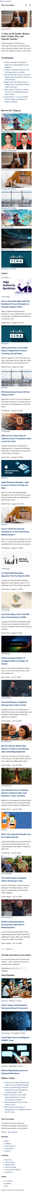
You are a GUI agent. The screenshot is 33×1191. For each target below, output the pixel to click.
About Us (8, 1160)
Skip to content (5, 1)
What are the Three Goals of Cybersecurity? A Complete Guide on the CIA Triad (16, 438)
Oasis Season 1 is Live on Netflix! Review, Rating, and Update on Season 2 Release (16, 99)
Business (4, 1001)
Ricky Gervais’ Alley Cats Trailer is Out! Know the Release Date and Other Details (17, 92)
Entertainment (6, 29)
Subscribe (4, 970)
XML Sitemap (12, 1132)
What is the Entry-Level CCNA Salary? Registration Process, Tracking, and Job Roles (14, 351)
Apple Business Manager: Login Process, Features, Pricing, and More (15, 485)
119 (7, 949)
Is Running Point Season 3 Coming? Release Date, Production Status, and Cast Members (18, 77)
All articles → (6, 277)
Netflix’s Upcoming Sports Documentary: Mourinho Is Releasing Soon (12, 925)
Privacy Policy (10, 1162)
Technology (5, 1033)
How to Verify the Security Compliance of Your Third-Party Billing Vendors (15, 532)
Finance (7, 1151)
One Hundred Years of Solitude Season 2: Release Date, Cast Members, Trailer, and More (14, 793)
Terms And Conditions (13, 1170)
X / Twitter (8, 1181)
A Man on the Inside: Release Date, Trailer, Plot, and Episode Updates (15, 36)
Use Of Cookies (10, 1167)
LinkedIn (8, 1183)
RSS (6, 1186)
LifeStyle (8, 1143)
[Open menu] (30, 5)
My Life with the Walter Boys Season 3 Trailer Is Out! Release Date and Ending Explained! (15, 749)
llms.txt (4, 1132)
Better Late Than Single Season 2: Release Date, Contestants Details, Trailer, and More (17, 84)
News (7, 1141)
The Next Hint (7, 5)
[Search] (26, 5)
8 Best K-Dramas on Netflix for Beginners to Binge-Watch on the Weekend (17, 64)
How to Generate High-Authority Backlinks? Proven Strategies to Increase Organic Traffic (15, 304)
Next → (11, 949)
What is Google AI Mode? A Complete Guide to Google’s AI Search (14, 661)
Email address (6, 968)
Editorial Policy (10, 1165)
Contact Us (9, 1172)
